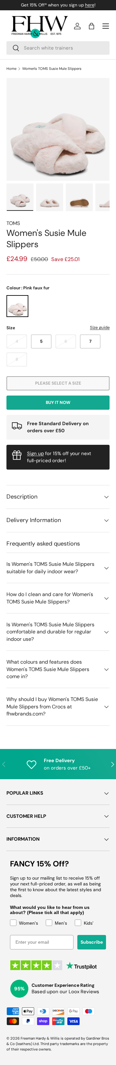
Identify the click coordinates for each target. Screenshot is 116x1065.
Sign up (35, 453)
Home (11, 68)
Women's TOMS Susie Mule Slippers (52, 68)
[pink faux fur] (17, 306)
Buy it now (58, 402)
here (89, 5)
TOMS (13, 223)
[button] (91, 26)
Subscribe (92, 942)
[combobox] (58, 48)
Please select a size (58, 383)
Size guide (100, 327)
